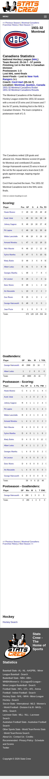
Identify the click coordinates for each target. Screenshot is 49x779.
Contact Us (18, 737)
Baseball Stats (10, 670)
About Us (7, 737)
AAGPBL (31, 670)
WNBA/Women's (11, 682)
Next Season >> (26, 25)
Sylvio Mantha (9, 255)
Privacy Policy (26, 740)
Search (24, 674)
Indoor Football (19, 693)
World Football (11, 707)
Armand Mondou (10, 242)
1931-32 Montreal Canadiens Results (21, 90)
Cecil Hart (17, 82)
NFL (20, 689)
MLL (21, 715)
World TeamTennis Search (16, 733)
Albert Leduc (9, 267)
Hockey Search (10, 622)
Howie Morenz (9, 212)
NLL (27, 715)
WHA (25, 696)
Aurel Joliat (8, 218)
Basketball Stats (10, 678)
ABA (28, 678)
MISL (5, 711)
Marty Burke (9, 261)
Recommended (10, 740)
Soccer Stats (9, 704)
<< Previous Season (11, 23)
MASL (38, 707)
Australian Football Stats (14, 722)
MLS (32, 704)
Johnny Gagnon (10, 224)
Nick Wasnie (9, 249)
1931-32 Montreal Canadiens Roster (20, 87)
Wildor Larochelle (11, 236)
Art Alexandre (9, 291)
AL (19, 670)
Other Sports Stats (11, 729)
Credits (29, 737)
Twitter (6, 748)
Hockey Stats (9, 696)
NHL (35, 59)
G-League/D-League (31, 682)
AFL (31, 689)
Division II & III (27, 707)
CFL (26, 689)
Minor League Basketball (15, 685)
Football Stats (9, 689)
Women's (41, 704)
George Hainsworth (11, 303)
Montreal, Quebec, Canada (29, 85)
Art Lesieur (8, 279)
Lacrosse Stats (10, 715)
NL (24, 670)
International (23, 704)
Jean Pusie (8, 309)
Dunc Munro (9, 285)
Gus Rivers (8, 297)
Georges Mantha (10, 273)
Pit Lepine (8, 230)
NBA (22, 678)
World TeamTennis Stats (33, 729)
